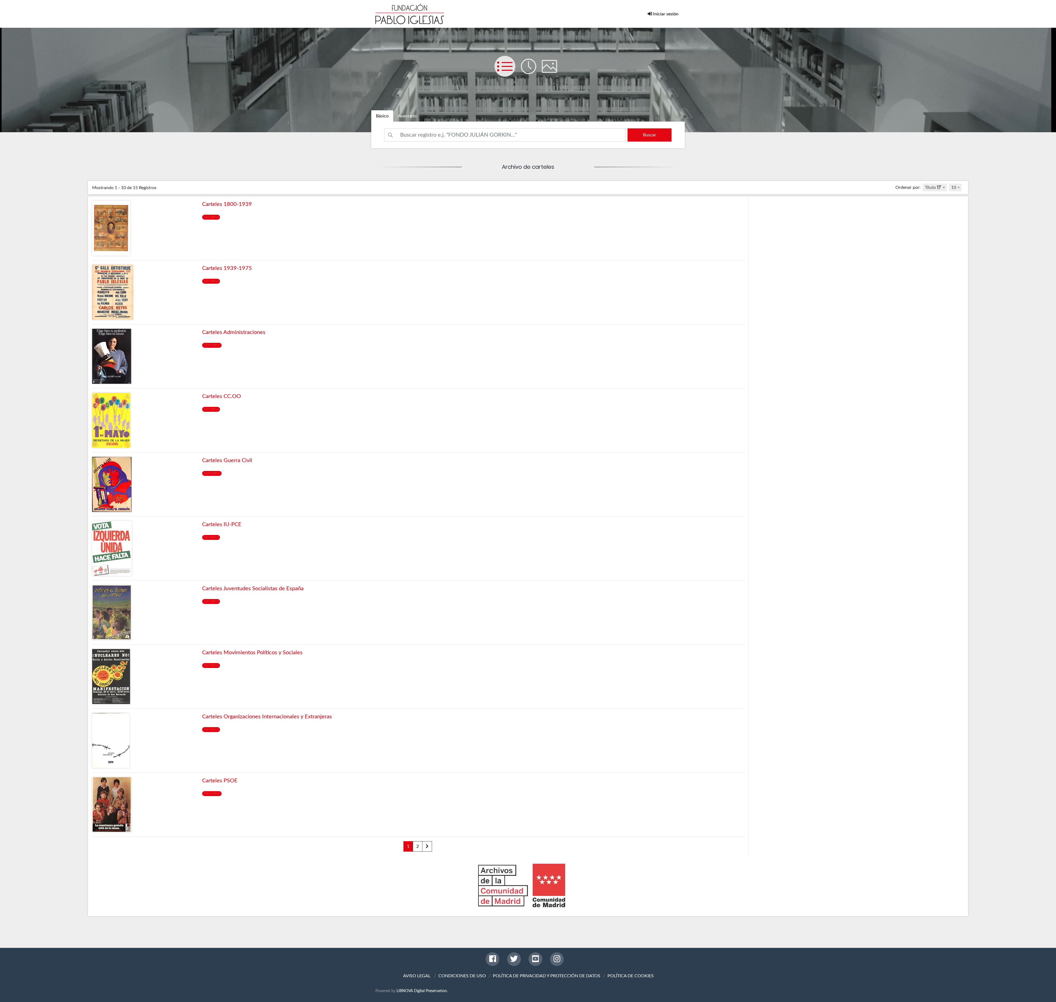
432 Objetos (211, 729)
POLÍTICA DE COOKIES (630, 976)
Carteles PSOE (220, 780)
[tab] (382, 116)
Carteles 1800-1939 (227, 204)
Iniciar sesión (665, 14)
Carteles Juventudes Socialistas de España (253, 588)
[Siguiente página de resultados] (427, 846)
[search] (650, 135)
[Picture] (552, 72)
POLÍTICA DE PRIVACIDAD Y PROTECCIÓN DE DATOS (546, 976)
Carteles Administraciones (233, 332)
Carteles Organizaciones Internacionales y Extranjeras (267, 716)
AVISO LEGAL (416, 976)
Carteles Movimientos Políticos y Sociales (252, 652)
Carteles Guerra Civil (227, 460)
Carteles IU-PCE (221, 524)
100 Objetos (211, 281)
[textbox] (935, 187)
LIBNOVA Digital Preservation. (422, 991)
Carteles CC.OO (221, 396)
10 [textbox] (953, 187)
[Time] (531, 72)
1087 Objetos (212, 793)
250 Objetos (211, 601)
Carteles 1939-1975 (227, 268)
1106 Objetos (212, 345)
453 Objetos (211, 217)
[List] (507, 72)
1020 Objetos (212, 473)
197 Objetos (211, 537)
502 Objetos (211, 665)
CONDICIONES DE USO (462, 976)
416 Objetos (211, 409)
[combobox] (935, 187)
